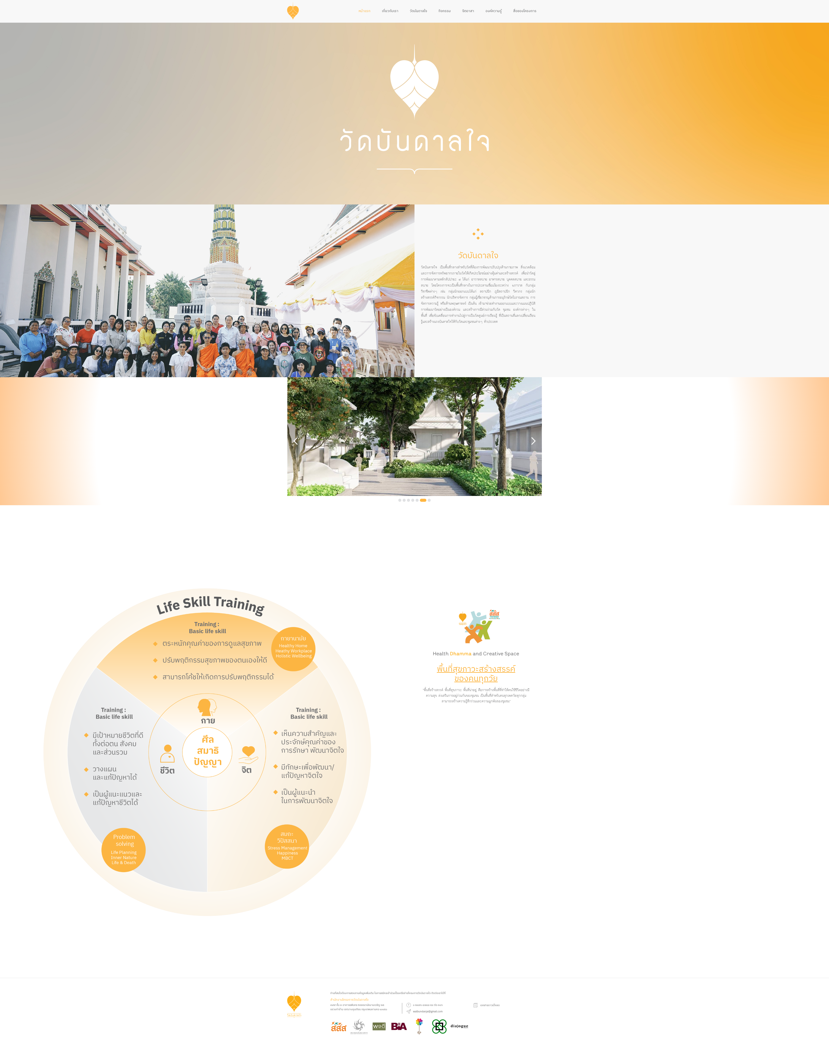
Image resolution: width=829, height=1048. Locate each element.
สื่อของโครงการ (524, 11)
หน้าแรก (364, 11)
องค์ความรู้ (494, 11)
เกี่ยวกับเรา (390, 11)
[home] (293, 11)
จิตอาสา (468, 11)
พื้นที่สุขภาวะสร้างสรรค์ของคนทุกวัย (476, 673)
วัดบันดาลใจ (418, 11)
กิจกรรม (444, 11)
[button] (295, 441)
